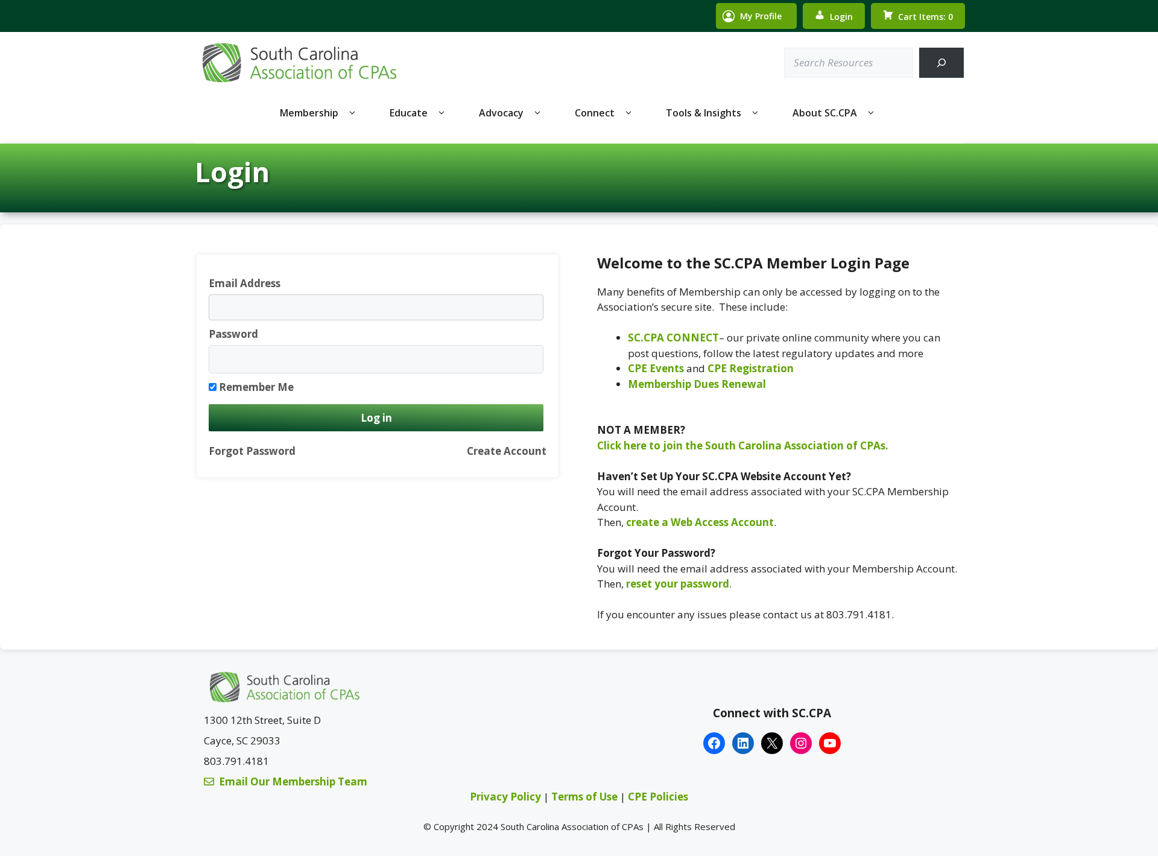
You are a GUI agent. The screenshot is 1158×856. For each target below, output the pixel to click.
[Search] (941, 63)
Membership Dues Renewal (697, 384)
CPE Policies (658, 797)
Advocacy (501, 112)
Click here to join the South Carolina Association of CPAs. (742, 445)
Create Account (506, 451)
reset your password (677, 584)
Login (841, 16)
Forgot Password (252, 451)
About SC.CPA (825, 112)
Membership (309, 112)
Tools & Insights (703, 112)
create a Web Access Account (700, 522)
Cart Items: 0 (925, 16)
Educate (409, 112)
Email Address (244, 283)
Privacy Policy (505, 797)
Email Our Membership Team (293, 781)
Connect (595, 112)
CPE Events (656, 368)
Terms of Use (585, 797)
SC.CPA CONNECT (673, 337)
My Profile (761, 16)
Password (233, 334)
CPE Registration (750, 368)
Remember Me (256, 387)
